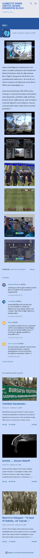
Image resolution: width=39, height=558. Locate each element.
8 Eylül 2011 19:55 (14, 357)
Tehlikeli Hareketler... (14, 403)
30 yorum (12, 424)
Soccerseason (13, 343)
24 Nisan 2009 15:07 (15, 295)
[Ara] (31, 3)
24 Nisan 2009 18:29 (15, 316)
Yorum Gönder (7, 362)
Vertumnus (21, 269)
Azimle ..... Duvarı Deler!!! (16, 460)
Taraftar (13, 269)
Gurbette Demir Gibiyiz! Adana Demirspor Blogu (13, 5)
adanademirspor (14, 284)
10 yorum (12, 541)
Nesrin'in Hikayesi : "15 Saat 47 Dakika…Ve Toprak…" (18, 519)
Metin (10, 322)
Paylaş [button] (32, 269)
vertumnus (12, 301)
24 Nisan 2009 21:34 (15, 338)
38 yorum (12, 481)
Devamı (34, 424)
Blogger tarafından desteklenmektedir (21, 552)
